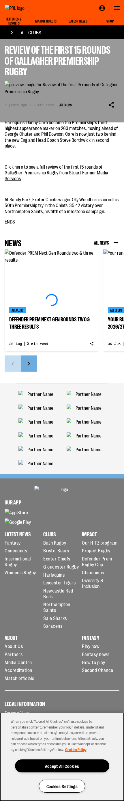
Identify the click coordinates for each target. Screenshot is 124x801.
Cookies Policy (76, 749)
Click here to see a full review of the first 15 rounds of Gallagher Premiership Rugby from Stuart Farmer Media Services (56, 172)
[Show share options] (111, 104)
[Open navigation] (117, 8)
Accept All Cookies (62, 765)
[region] (62, 757)
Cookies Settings (62, 786)
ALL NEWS (101, 242)
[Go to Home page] (28, 8)
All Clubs (31, 32)
